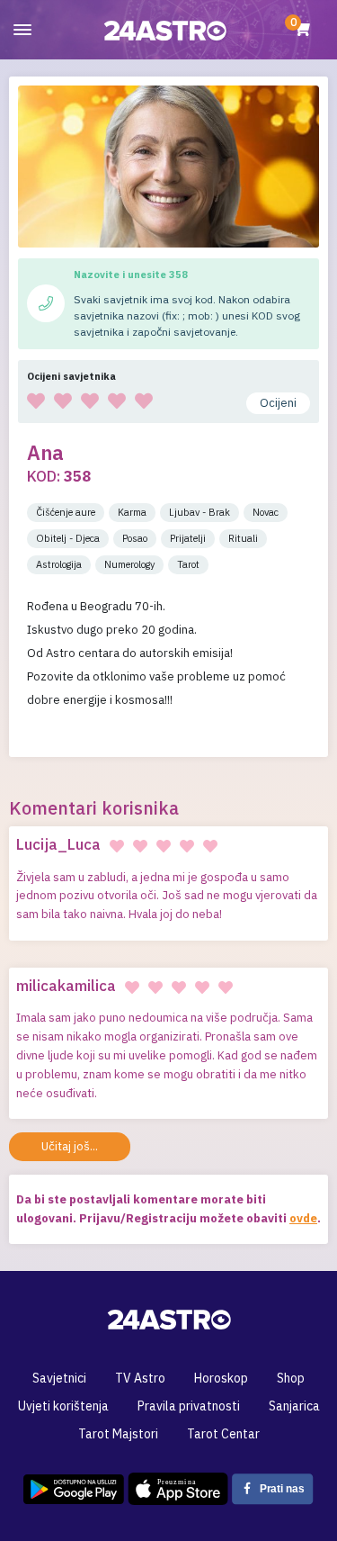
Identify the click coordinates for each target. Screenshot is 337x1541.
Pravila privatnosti (188, 1406)
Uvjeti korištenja (63, 1406)
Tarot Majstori (118, 1434)
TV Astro (140, 1378)
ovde (303, 1218)
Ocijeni (278, 402)
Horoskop (221, 1378)
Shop (291, 1378)
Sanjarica (294, 1406)
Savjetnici (59, 1378)
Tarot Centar (223, 1434)
